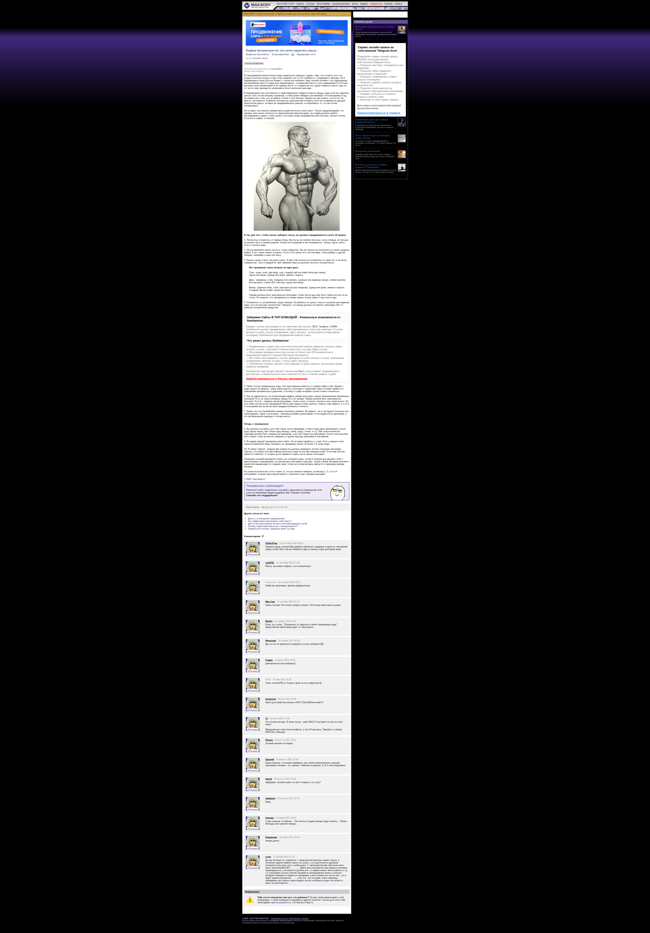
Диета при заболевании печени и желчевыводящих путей (277, 523)
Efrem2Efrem (263, 54)
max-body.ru (277, 69)
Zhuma (269, 740)
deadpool (270, 798)
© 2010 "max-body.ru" (255, 479)
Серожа (269, 818)
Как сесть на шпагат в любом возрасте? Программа (371, 165)
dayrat (268, 779)
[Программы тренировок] (323, 5)
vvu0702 (269, 562)
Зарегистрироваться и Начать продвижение (276, 378)
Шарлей (269, 759)
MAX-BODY (249, 14)
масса (265, 58)
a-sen (268, 856)
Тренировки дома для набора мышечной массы (371, 120)
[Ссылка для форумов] (254, 63)
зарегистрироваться (280, 902)
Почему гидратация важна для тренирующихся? (273, 526)
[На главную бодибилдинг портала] (258, 8)
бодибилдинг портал (279, 918)
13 (266, 718)
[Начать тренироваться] (286, 5)
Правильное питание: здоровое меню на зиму (271, 528)
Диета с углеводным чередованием (266, 518)
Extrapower (271, 837)
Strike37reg (271, 543)
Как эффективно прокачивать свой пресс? (270, 521)
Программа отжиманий (367, 151)
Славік (269, 660)
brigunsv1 (270, 699)
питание (257, 58)
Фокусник (270, 640)
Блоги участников (265, 14)
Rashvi (269, 621)
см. (292, 922)
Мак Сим (270, 601)
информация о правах (298, 918)
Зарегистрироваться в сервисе (378, 113)
